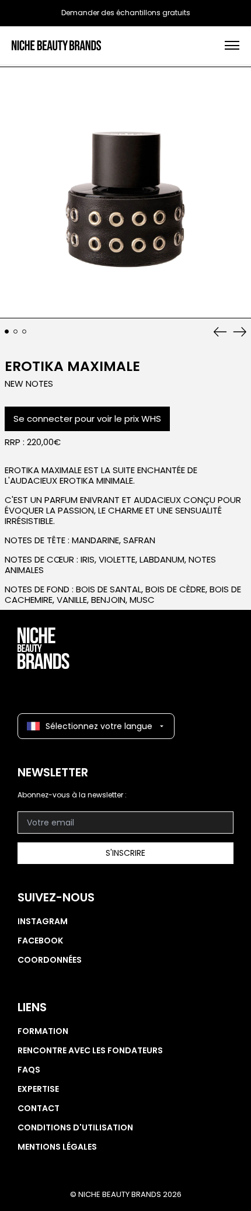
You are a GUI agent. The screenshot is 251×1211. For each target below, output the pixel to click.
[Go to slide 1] (7, 331)
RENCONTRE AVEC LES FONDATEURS (90, 1050)
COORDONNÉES (50, 960)
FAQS (29, 1069)
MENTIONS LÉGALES (57, 1147)
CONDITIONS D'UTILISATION (75, 1127)
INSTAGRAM (43, 921)
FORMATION (43, 1031)
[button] (125, 192)
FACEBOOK (40, 940)
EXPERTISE (38, 1089)
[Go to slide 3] (24, 331)
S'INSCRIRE (125, 853)
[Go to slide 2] (15, 331)
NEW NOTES (29, 383)
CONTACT (39, 1108)
